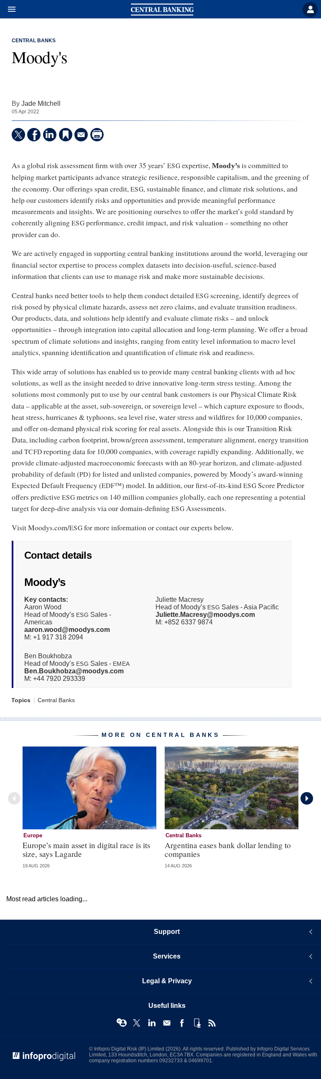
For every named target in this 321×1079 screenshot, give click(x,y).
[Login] (310, 9)
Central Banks (34, 40)
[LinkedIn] (49, 134)
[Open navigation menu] (8, 10)
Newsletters (167, 1023)
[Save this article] (65, 134)
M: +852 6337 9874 (205, 618)
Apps (197, 1023)
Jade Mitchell (41, 103)
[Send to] (81, 134)
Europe (32, 835)
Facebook (182, 1023)
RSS (212, 1023)
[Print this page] (97, 134)
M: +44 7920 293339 (74, 674)
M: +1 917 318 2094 (67, 633)
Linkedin (152, 1023)
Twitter (137, 1023)
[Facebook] (34, 134)
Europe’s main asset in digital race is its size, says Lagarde (86, 849)
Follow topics (122, 1023)
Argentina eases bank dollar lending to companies (228, 849)
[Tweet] (18, 134)
